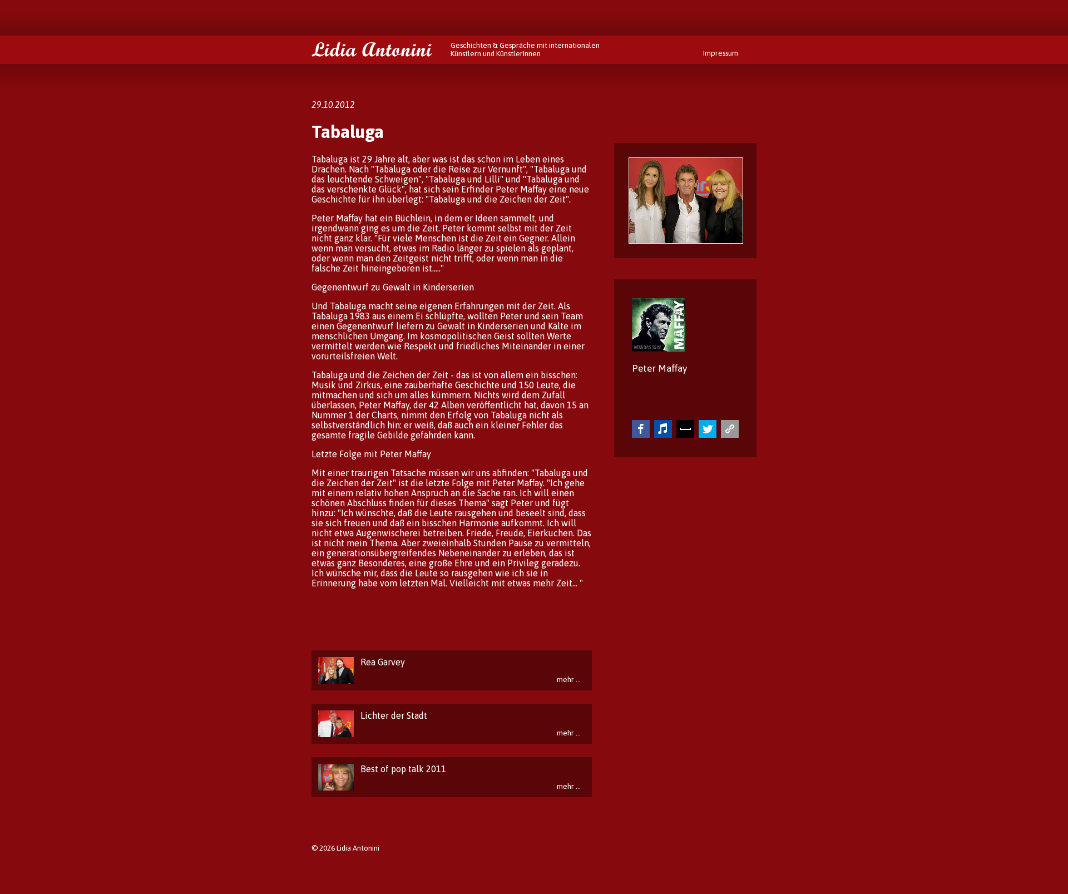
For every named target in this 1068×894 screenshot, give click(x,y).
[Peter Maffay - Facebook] (641, 429)
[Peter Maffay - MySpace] (685, 429)
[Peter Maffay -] (730, 429)
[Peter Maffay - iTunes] (663, 429)
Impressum (720, 53)
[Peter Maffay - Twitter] (707, 429)
